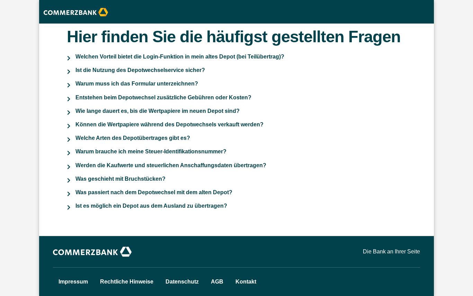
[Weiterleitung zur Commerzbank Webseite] (93, 251)
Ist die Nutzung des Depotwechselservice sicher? (140, 70)
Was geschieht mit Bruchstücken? (120, 179)
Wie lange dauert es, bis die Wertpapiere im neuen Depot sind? (157, 111)
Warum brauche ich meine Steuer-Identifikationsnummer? (150, 151)
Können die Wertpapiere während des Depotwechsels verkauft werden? (169, 124)
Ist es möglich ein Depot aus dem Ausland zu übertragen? (151, 206)
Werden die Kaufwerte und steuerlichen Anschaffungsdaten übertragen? (170, 165)
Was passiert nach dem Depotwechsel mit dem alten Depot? (153, 192)
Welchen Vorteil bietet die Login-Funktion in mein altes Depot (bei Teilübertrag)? (179, 57)
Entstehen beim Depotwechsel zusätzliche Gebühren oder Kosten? (163, 97)
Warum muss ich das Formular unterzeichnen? (136, 84)
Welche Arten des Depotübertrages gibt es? (132, 138)
